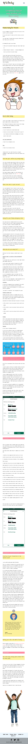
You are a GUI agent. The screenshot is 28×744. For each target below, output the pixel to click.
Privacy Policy (13, 734)
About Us (13, 735)
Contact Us (20, 734)
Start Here (16, 72)
